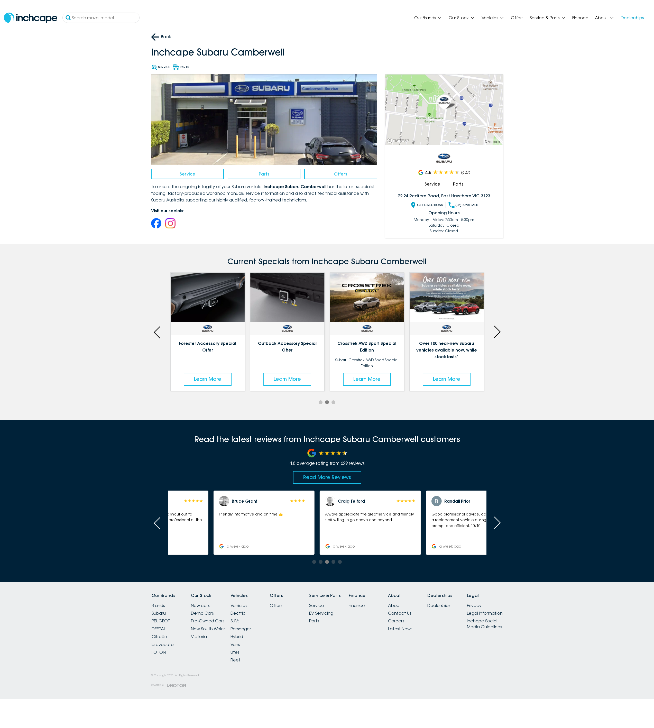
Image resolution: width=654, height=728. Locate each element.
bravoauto (163, 644)
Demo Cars (202, 613)
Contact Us (399, 613)
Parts (264, 174)
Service (187, 174)
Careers (396, 620)
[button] (222, 523)
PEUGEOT (161, 620)
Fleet (236, 659)
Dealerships (632, 17)
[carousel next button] (496, 331)
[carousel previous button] (157, 331)
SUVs (235, 620)
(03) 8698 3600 (466, 205)
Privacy (474, 605)
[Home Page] (30, 18)
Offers (517, 17)
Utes (235, 652)
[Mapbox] (399, 141)
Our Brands (425, 17)
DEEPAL (159, 628)
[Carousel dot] (321, 402)
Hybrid (237, 636)
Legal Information (485, 613)
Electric (238, 613)
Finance (580, 17)
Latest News (400, 628)
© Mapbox (492, 142)
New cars (200, 605)
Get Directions (430, 205)
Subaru (159, 613)
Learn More (207, 379)
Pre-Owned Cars (207, 620)
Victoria (199, 636)
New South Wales (208, 628)
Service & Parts (544, 17)
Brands (158, 605)
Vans (235, 644)
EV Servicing (321, 613)
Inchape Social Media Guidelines (484, 623)
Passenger (241, 628)
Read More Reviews (327, 477)
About (601, 17)
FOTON (159, 652)
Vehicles (490, 17)
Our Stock (459, 17)
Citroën (159, 636)
